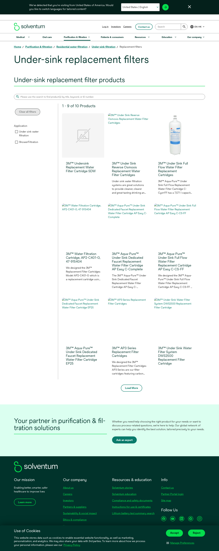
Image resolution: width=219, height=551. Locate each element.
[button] (180, 543)
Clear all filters (27, 111)
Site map (166, 500)
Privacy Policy (71, 545)
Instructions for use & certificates (131, 506)
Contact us (167, 487)
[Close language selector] (189, 6)
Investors (116, 26)
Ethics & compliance (75, 519)
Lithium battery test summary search (133, 513)
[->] (165, 7)
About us (68, 487)
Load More (131, 388)
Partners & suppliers (74, 506)
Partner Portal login (172, 494)
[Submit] (184, 27)
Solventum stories (122, 487)
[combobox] (171, 27)
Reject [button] (196, 532)
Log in (105, 26)
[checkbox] (16, 132)
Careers (127, 26)
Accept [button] (174, 532)
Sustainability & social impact (80, 513)
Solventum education (124, 494)
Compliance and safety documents (132, 500)
